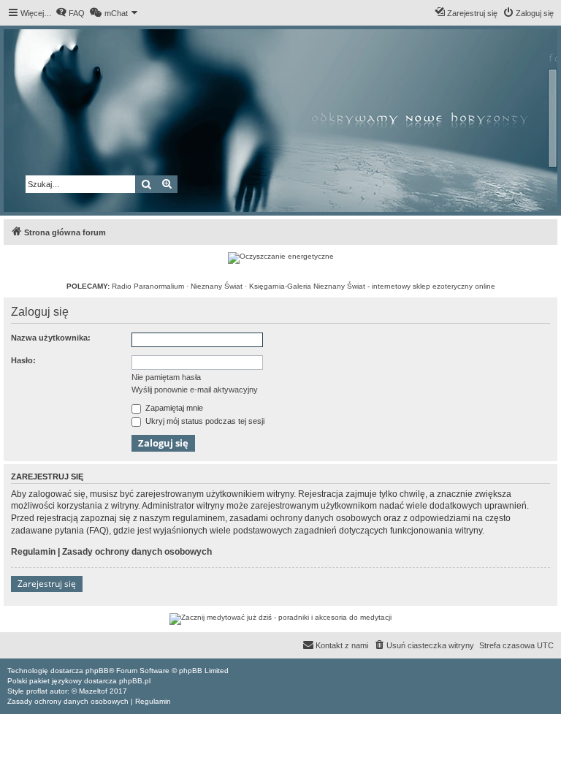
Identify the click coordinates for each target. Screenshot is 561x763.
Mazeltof (93, 691)
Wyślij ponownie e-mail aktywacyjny (194, 389)
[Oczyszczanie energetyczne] (281, 258)
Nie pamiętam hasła (166, 377)
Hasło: (23, 360)
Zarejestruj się (47, 583)
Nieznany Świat (217, 286)
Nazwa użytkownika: (51, 337)
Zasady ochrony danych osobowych (137, 552)
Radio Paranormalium (148, 286)
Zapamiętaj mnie (173, 407)
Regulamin (33, 552)
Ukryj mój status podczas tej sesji (203, 421)
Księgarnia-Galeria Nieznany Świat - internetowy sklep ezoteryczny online (372, 286)
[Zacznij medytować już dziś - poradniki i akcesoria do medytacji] (280, 619)
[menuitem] (70, 13)
